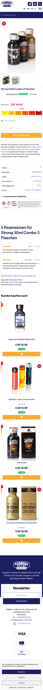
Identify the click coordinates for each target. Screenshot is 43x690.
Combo (34, 176)
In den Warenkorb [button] (21, 354)
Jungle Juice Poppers (32, 190)
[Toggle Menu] (40, 9)
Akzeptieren (21, 672)
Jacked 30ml (6, 149)
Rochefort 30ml (35, 147)
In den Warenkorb (21, 135)
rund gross (37, 181)
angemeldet (13, 282)
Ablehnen (21, 677)
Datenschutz (13, 687)
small (39, 185)
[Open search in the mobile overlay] (40, 4)
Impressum (30, 687)
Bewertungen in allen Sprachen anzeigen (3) (18, 276)
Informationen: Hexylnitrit (15, 196)
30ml (39, 176)
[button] (21, 197)
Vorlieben (21, 683)
